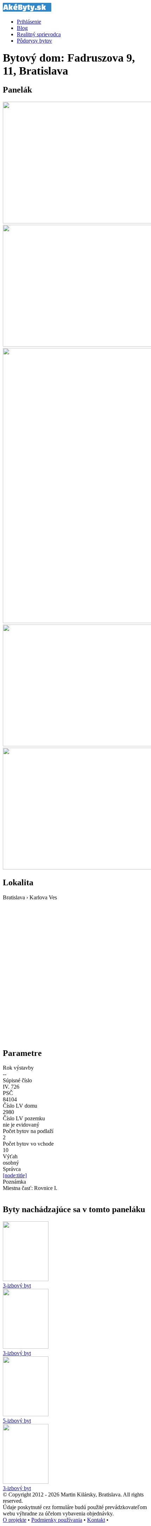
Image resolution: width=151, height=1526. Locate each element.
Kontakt (96, 1520)
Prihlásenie (29, 22)
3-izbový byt (17, 1285)
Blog (22, 28)
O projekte (14, 1520)
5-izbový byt (17, 1421)
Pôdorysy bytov (34, 41)
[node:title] (15, 1175)
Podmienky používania (56, 1520)
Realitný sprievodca (39, 34)
